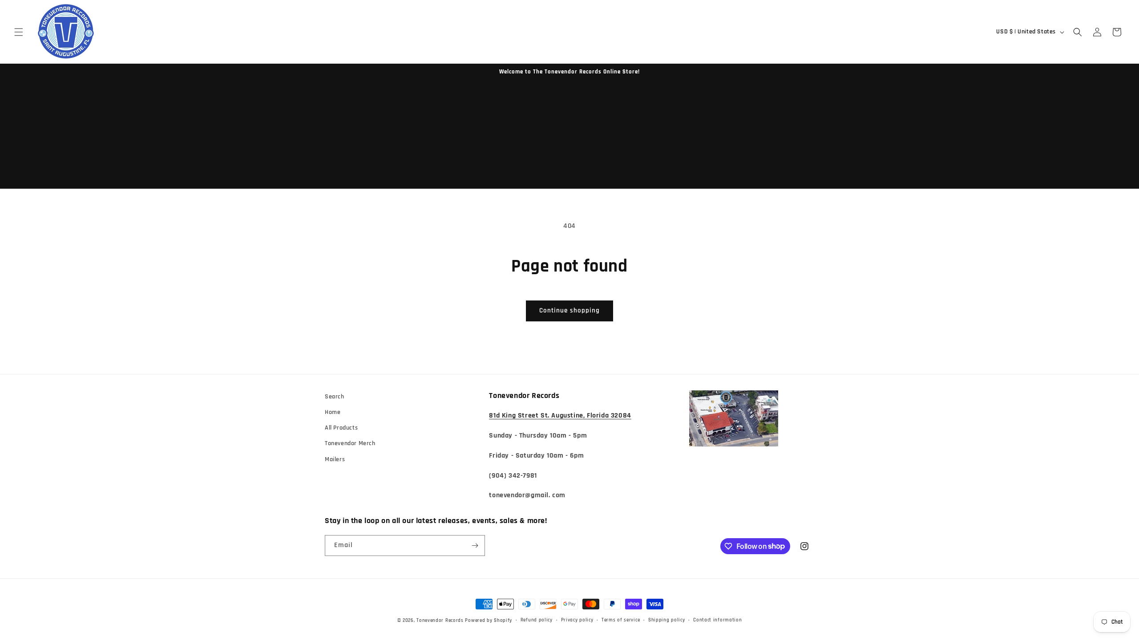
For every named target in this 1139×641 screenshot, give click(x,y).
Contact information (717, 620)
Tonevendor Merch (350, 443)
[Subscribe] (475, 545)
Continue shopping (569, 310)
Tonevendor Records (440, 620)
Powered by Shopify (488, 620)
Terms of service (621, 620)
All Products (341, 428)
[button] (18, 32)
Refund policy (537, 620)
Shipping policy (666, 620)
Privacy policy (577, 620)
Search (334, 397)
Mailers (335, 459)
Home (332, 412)
